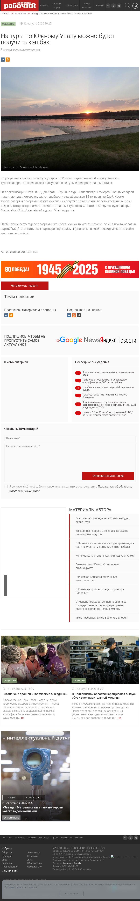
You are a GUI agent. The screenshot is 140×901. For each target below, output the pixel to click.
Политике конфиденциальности (21, 887)
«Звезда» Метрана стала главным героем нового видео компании (33, 809)
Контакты (19, 838)
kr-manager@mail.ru (72, 863)
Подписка (43, 838)
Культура (7, 856)
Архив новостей (86, 6)
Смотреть (31, 798)
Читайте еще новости (24, 285)
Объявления (72, 5)
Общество (7, 852)
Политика (32, 856)
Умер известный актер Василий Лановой (101, 617)
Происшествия (10, 866)
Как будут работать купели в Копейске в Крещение (104, 396)
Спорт (5, 859)
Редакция (7, 838)
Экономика (33, 852)
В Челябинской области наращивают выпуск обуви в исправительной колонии (104, 695)
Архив (55, 838)
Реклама (100, 5)
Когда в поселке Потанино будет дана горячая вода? (108, 373)
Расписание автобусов (72, 838)
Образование (34, 863)
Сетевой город (57, 6)
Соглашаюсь (71, 893)
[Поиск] (127, 6)
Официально (34, 866)
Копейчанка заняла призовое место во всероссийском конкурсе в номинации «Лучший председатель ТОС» (109, 405)
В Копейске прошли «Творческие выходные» (35, 694)
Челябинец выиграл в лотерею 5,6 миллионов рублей (108, 388)
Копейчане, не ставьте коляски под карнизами (105, 555)
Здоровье (7, 863)
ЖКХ (30, 859)
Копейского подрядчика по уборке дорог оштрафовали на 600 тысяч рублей (105, 381)
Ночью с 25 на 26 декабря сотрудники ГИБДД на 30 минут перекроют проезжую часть (107, 413)
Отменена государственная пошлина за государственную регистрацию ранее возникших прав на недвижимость (101, 605)
